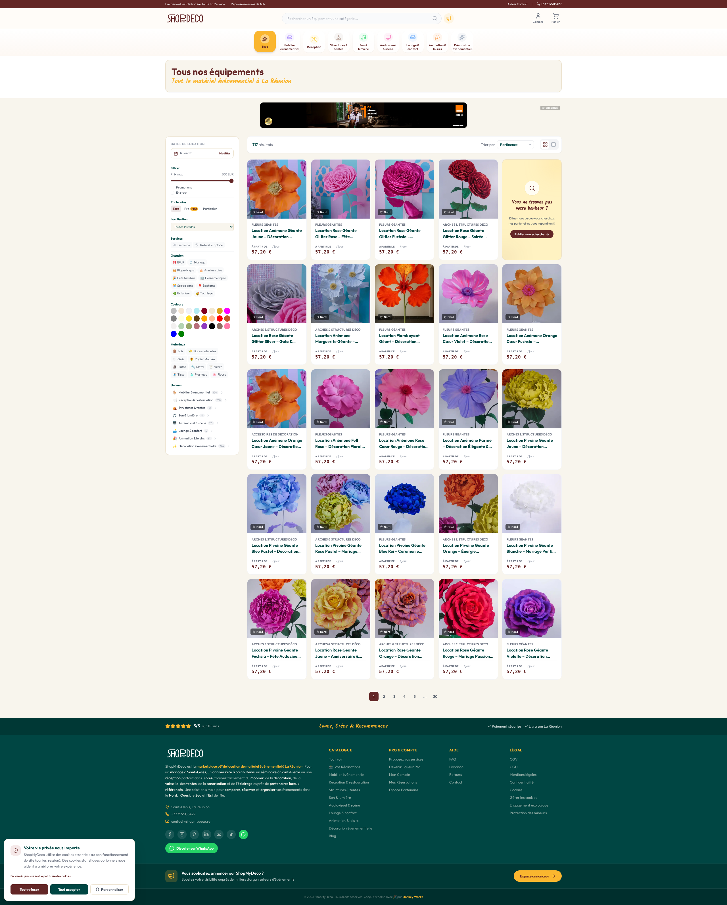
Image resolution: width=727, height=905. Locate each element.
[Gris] (174, 318)
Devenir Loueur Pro (404, 766)
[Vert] (181, 334)
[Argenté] (174, 311)
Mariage (197, 262)
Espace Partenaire (403, 789)
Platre (179, 367)
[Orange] (204, 318)
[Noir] (212, 326)
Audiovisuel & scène (344, 805)
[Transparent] (174, 326)
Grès (179, 359)
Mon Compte (399, 774)
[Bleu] (174, 334)
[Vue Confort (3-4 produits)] (545, 145)
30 (435, 696)
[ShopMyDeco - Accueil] (185, 18)
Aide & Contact (517, 4)
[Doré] (220, 311)
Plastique (198, 374)
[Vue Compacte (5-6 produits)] (553, 145)
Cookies (516, 789)
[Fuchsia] (227, 311)
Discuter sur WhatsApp (195, 848)
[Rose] (227, 326)
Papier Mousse (202, 359)
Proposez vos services (406, 759)
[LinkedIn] (206, 834)
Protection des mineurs (528, 812)
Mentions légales (523, 774)
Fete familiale (184, 278)
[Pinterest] (194, 834)
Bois (178, 351)
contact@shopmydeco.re (190, 821)
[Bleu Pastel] (197, 311)
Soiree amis (183, 286)
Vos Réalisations (344, 766)
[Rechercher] (434, 18)
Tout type (204, 293)
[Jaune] (189, 318)
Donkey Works (413, 897)
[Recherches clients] (449, 18)
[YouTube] (218, 834)
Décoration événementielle (350, 828)
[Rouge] (220, 318)
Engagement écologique (529, 805)
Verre (215, 367)
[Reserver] (299, 211)
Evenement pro (213, 278)
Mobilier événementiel (347, 774)
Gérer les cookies (523, 797)
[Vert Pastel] (181, 326)
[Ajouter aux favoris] (298, 167)
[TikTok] (231, 834)
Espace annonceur (534, 876)
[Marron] (197, 318)
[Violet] (204, 326)
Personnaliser (112, 889)
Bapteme (206, 286)
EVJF (178, 262)
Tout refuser (29, 889)
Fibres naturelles (202, 351)
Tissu (179, 374)
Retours (455, 774)
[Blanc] (189, 311)
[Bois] (220, 326)
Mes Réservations (403, 782)
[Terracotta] (227, 318)
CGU (514, 766)
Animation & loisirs (343, 820)
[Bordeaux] (204, 311)
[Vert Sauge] (189, 326)
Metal (197, 367)
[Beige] (181, 311)
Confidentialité (522, 782)
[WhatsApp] (243, 834)
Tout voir (336, 759)
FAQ (452, 759)
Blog (332, 835)
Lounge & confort (343, 812)
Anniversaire (210, 270)
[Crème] (212, 311)
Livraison (456, 766)
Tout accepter (69, 889)
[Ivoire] (181, 318)
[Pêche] (212, 318)
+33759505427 (551, 4)
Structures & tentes (344, 789)
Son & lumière (340, 797)
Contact (455, 782)
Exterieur (182, 293)
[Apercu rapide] (299, 199)
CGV (514, 759)
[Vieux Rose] (197, 326)
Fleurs (219, 374)
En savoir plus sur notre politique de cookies (41, 876)
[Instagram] (182, 834)
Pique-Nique (184, 270)
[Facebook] (169, 834)
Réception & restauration (349, 782)
